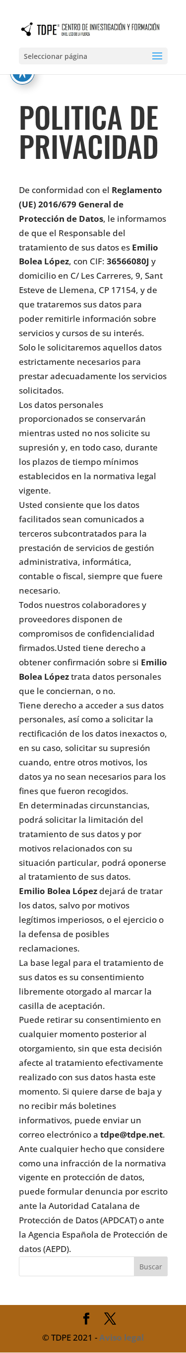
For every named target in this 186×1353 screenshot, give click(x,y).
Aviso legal (121, 1337)
